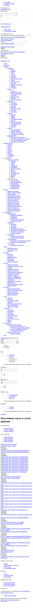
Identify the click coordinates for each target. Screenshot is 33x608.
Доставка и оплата (9, 3)
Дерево (11, 407)
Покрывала (10, 311)
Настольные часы (12, 249)
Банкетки (10, 150)
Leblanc (13, 162)
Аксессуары (7, 212)
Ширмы (13, 126)
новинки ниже (8, 428)
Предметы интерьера (13, 210)
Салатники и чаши (12, 269)
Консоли (13, 83)
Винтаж (11, 398)
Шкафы (13, 86)
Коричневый (13, 360)
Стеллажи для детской (17, 134)
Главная (3, 338)
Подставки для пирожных (18, 230)
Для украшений (11, 239)
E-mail (2, 42)
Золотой (11, 358)
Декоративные (13, 395)
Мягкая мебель (8, 143)
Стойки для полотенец (17, 237)
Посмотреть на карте (10, 595)
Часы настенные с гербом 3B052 (10, 478)
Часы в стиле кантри (15, 556)
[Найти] (17, 14)
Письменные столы (16, 78)
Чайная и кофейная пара (14, 278)
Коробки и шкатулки (13, 204)
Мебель (6, 66)
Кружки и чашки (12, 275)
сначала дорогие (8, 431)
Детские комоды (15, 131)
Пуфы (12, 72)
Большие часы (5, 556)
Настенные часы (12, 248)
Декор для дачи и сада (13, 332)
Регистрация (8, 40)
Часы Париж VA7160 (7, 551)
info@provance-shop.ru (7, 592)
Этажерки (14, 102)
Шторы (9, 321)
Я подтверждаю (13, 38)
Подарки (6, 287)
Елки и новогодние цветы (15, 290)
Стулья (13, 90)
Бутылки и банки (16, 233)
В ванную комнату (12, 261)
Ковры (9, 320)
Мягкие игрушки (12, 294)
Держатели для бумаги (17, 245)
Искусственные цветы (13, 209)
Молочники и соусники (14, 281)
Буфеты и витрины (16, 84)
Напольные (10, 258)
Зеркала (6, 252)
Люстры (9, 297)
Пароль (3, 43)
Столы (13, 74)
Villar (12, 177)
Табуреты (13, 98)
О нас (5, 574)
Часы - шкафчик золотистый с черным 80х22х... (14, 531)
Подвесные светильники (14, 303)
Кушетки (10, 153)
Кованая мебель (11, 135)
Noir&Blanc (14, 167)
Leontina (13, 161)
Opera (12, 170)
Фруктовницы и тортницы (15, 272)
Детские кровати (16, 129)
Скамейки (14, 111)
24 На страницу (8, 438)
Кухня (9, 89)
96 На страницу (8, 441)
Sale (5, 335)
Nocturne (13, 174)
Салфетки (10, 317)
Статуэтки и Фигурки (13, 198)
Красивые (12, 396)
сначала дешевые (9, 429)
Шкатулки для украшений (18, 242)
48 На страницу (8, 440)
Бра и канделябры (12, 305)
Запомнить (5, 50)
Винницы (13, 224)
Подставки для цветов (13, 195)
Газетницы (14, 218)
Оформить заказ (5, 61)
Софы (9, 152)
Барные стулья (15, 96)
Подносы (13, 225)
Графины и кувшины (13, 273)
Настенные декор (16, 221)
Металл (11, 408)
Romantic (13, 171)
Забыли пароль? (9, 43)
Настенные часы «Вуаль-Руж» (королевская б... (14, 509)
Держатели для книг (13, 203)
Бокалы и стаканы (12, 264)
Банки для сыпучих (13, 270)
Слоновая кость (15, 186)
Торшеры (10, 299)
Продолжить (4, 601)
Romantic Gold (15, 173)
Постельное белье (12, 315)
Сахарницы (10, 279)
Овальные (10, 255)
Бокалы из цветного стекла (15, 266)
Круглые (9, 251)
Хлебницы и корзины (17, 228)
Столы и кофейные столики (19, 140)
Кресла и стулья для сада (18, 137)
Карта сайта (7, 577)
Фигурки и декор (12, 291)
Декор (6, 189)
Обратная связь (8, 575)
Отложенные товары (10, 31)
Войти (2, 40)
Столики (13, 75)
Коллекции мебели (12, 159)
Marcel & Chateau (16, 168)
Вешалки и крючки (13, 191)
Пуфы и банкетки (16, 122)
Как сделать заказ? (9, 585)
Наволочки (10, 314)
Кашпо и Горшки (16, 333)
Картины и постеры (13, 201)
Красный (12, 361)
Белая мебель (14, 183)
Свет (5, 296)
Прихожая (10, 101)
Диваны (13, 71)
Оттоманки (14, 104)
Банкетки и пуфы (16, 108)
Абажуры (10, 302)
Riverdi (13, 176)
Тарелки (9, 267)
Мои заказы (7, 29)
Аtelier (12, 164)
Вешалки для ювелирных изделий (21, 240)
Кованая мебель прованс (14, 324)
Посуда (6, 263)
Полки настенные (16, 99)
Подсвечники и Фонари (14, 206)
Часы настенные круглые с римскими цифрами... (15, 517)
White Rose (14, 165)
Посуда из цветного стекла (15, 284)
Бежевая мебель (15, 185)
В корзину (3, 449)
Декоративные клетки (13, 197)
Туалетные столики (16, 119)
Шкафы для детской (16, 132)
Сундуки (13, 105)
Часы (5, 246)
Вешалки (13, 107)
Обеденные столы (16, 92)
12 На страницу (8, 437)
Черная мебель (15, 188)
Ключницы (14, 216)
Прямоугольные (12, 257)
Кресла (13, 69)
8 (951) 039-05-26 (5, 9)
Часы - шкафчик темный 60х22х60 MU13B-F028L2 (15, 537)
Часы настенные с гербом (8, 445)
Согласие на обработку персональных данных (13, 38)
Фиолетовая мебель (16, 182)
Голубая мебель (15, 180)
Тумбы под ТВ (15, 81)
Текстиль (6, 308)
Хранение (14, 227)
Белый (11, 356)
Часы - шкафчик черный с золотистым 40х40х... (14, 545)
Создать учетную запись (8, 47)
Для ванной (10, 234)
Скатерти (10, 309)
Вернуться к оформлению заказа (10, 600)
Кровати (13, 114)
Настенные (10, 260)
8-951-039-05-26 (25, 591)
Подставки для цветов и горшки (20, 138)
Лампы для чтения (12, 306)
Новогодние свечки (13, 293)
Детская (9, 128)
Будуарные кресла (16, 123)
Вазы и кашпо (11, 194)
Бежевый (12, 355)
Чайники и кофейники (13, 276)
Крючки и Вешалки (16, 215)
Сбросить (3, 414)
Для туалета (10, 243)
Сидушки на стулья (13, 318)
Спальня (9, 113)
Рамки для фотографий (14, 192)
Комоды (13, 77)
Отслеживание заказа (7, 35)
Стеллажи (14, 87)
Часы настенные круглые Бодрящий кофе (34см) (15, 452)
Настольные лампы (13, 300)
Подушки (10, 312)
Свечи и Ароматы (12, 207)
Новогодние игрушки (13, 288)
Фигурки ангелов (12, 200)
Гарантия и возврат (9, 584)
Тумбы (13, 80)
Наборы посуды (12, 285)
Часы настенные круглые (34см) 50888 (12, 523)
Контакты (7, 5)
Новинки (6, 65)
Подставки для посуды (17, 231)
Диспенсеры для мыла (17, 236)
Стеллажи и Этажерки (17, 141)
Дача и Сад (7, 323)
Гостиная (10, 68)
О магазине (7, 2)
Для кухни (10, 222)
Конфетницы (11, 282)
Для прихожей (11, 213)
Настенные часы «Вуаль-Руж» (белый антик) (14, 471)
